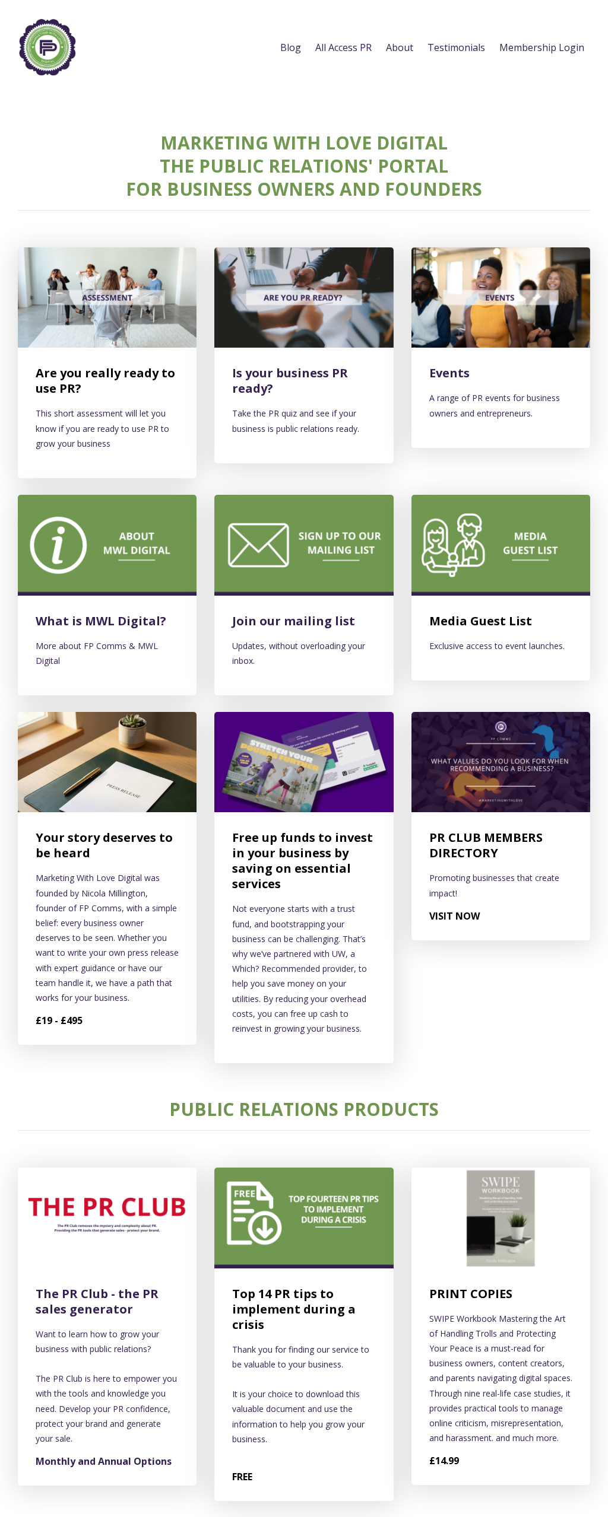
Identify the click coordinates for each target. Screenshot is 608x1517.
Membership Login (541, 47)
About (399, 47)
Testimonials (456, 47)
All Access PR (343, 47)
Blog (290, 47)
